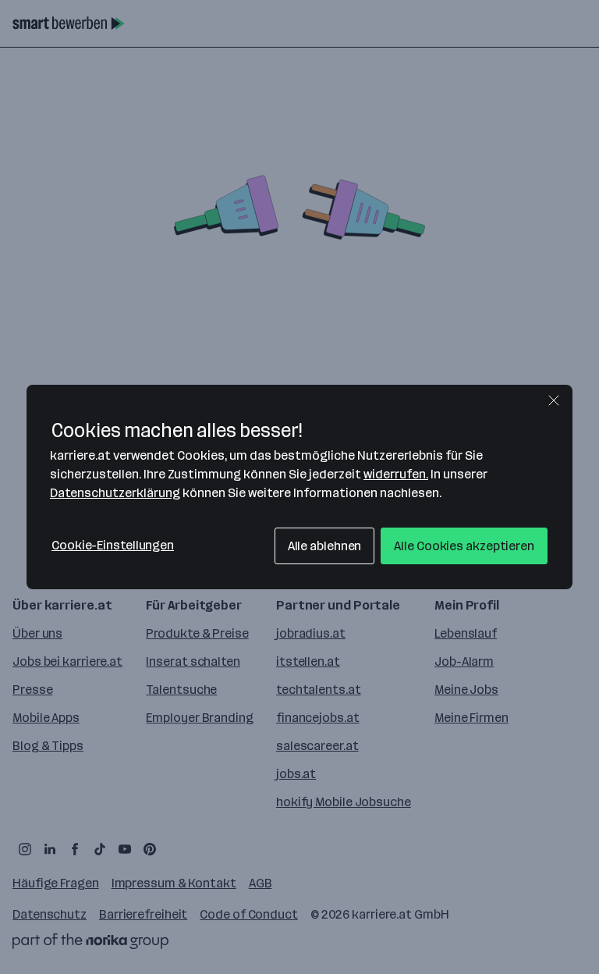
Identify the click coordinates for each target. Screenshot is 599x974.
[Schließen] (554, 400)
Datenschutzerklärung (115, 492)
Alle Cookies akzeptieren (464, 546)
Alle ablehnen (325, 546)
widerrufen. (395, 474)
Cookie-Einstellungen (112, 545)
